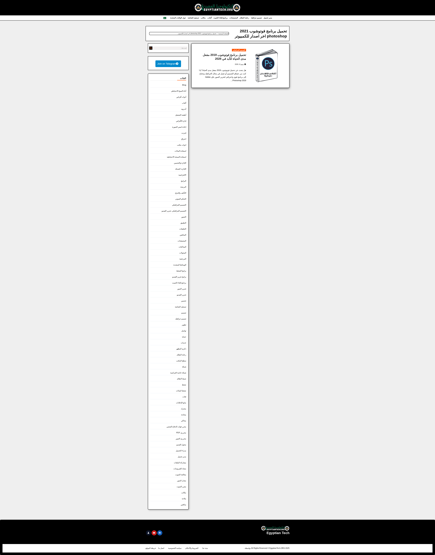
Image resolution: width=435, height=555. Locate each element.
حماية (184, 337)
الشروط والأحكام (191, 548)
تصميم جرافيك (256, 18)
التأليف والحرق (180, 193)
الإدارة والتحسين (180, 163)
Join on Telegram (166, 63)
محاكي (183, 421)
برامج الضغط (181, 271)
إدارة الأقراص (181, 121)
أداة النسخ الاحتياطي (178, 91)
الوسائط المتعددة (179, 265)
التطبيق (183, 223)
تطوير (184, 325)
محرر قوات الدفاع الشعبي (176, 427)
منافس (183, 505)
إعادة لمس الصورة (179, 127)
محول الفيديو (181, 445)
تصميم (183, 313)
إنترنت (183, 133)
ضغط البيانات (181, 391)
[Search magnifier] (150, 48)
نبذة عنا (205, 548)
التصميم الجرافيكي (239, 50)
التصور (183, 217)
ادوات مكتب (181, 145)
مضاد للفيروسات (179, 469)
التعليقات (182, 229)
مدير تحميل (268, 18)
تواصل (183, 331)
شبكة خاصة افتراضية (178, 373)
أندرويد (183, 109)
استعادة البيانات (180, 151)
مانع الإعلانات (181, 403)
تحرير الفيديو (181, 295)
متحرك (183, 409)
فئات (184, 397)
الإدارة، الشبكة (180, 169)
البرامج (183, 181)
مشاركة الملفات (180, 463)
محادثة (183, 415)
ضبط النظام (181, 379)
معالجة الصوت (180, 475)
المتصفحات (233, 18)
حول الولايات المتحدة (178, 18)
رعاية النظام (244, 18)
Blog (184, 85)
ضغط (184, 385)
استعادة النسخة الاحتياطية (176, 157)
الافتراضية (182, 175)
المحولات (182, 253)
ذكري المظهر (181, 349)
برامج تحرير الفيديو (179, 277)
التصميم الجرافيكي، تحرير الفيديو (174, 211)
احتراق (183, 139)
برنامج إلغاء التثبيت (220, 18)
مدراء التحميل (181, 451)
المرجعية (182, 259)
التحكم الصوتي (180, 199)
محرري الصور (181, 439)
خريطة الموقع (151, 548)
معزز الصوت (181, 487)
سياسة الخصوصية (174, 548)
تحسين (183, 301)
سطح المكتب (181, 361)
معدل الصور (181, 481)
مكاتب (203, 18)
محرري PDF (181, 433)
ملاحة (184, 499)
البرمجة (183, 187)
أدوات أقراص (181, 97)
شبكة (184, 367)
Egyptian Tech (278, 533)
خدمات (183, 343)
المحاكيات (182, 247)
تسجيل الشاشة (193, 18)
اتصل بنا (161, 548)
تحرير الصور (181, 289)
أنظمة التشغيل (180, 115)
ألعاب (209, 18)
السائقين (183, 235)
